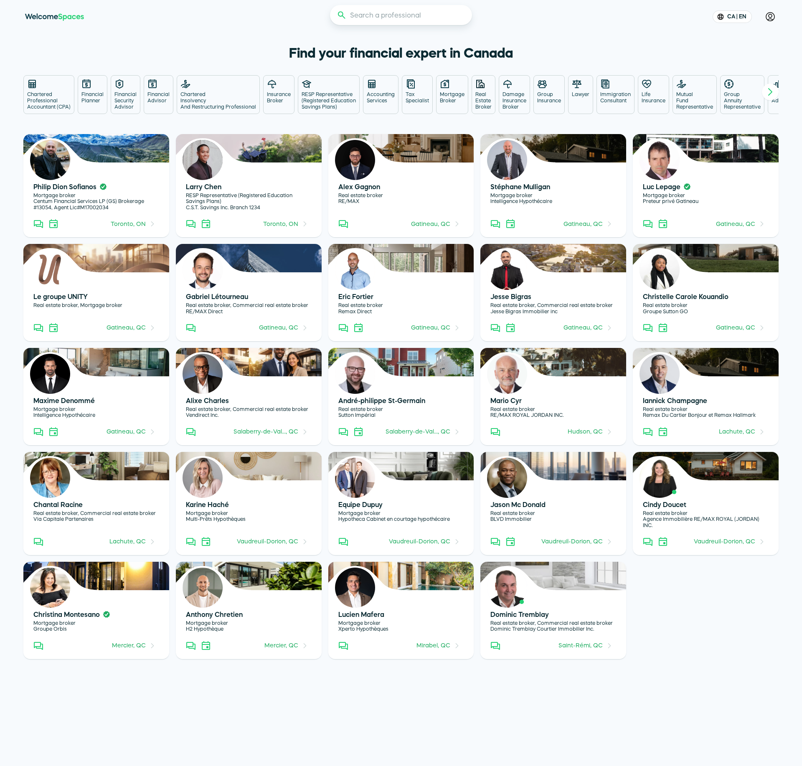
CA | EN (736, 16)
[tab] (48, 94)
